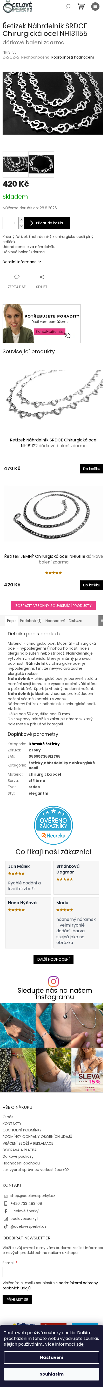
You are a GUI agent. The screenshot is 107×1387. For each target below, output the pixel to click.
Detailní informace (20, 261)
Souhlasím (52, 1374)
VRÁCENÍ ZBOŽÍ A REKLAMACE (28, 1143)
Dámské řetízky (44, 743)
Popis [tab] (11, 620)
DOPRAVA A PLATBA (20, 1149)
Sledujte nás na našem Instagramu (55, 993)
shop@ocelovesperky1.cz (32, 1195)
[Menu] (95, 6)
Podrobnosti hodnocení (72, 57)
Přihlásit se (17, 1299)
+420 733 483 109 (26, 1203)
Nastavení (51, 1357)
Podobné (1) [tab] (31, 620)
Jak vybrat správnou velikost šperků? (36, 1169)
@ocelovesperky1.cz (28, 1226)
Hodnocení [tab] (55, 620)
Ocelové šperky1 (24, 1211)
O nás (8, 1116)
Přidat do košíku (50, 223)
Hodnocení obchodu (21, 1163)
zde (80, 1344)
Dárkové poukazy (18, 1156)
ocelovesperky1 (24, 1218)
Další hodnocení (53, 959)
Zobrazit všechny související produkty (53, 605)
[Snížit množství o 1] (21, 226)
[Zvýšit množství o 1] (21, 220)
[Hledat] (68, 6)
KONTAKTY (12, 1123)
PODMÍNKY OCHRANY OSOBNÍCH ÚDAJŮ (37, 1136)
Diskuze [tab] (75, 620)
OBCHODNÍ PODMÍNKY (22, 1130)
